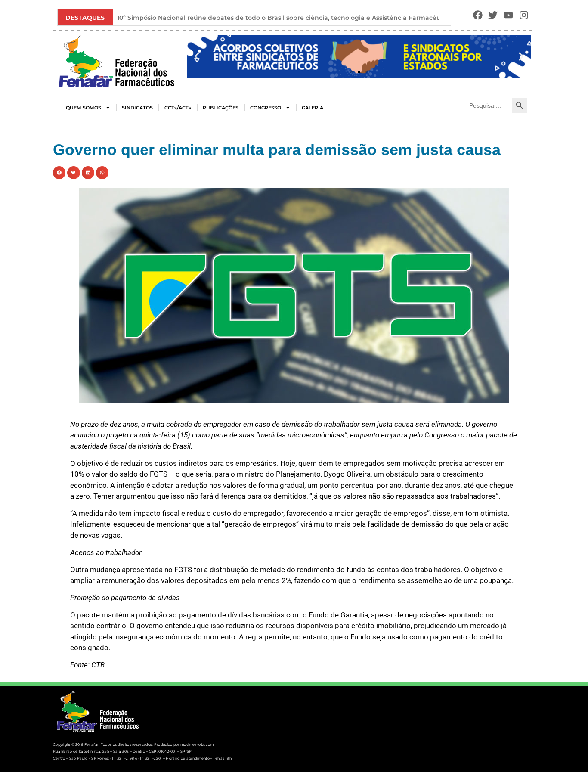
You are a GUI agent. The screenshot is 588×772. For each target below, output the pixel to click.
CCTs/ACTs (177, 108)
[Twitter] (493, 15)
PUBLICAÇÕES (220, 108)
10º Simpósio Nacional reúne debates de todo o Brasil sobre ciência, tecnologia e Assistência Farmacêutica (284, 18)
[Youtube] (508, 15)
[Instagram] (524, 15)
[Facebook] (477, 15)
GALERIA (312, 108)
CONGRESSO (265, 108)
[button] (197, 56)
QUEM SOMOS (83, 108)
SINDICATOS (137, 108)
